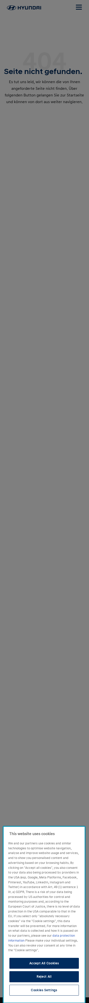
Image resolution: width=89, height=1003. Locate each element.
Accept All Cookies (44, 963)
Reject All (44, 977)
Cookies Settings (44, 990)
